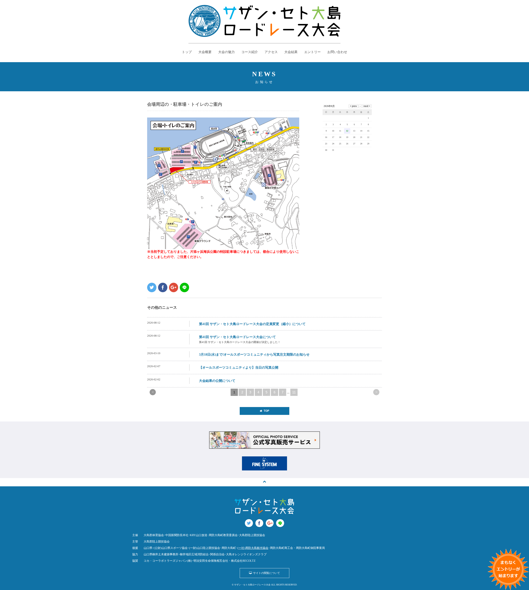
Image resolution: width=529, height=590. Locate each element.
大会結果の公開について (217, 380)
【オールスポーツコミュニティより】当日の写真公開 (238, 367)
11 (294, 392)
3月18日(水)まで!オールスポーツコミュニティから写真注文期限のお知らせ (254, 354)
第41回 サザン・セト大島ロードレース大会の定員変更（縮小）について (252, 324)
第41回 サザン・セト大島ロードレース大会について (237, 337)
